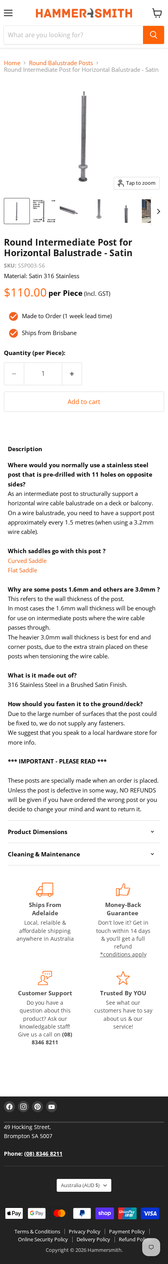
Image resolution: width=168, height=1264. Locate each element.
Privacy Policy (84, 1231)
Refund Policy (134, 1239)
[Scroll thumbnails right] (157, 211)
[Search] (153, 35)
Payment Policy (127, 1231)
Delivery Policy (93, 1239)
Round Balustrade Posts (61, 63)
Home (12, 63)
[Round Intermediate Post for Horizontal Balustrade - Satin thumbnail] (16, 211)
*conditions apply (123, 954)
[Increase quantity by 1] (72, 373)
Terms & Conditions (37, 1231)
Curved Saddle (27, 561)
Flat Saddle (22, 570)
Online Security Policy (43, 1239)
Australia (80, 1185)
